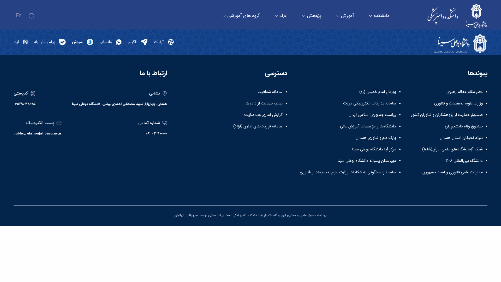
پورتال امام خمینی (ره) (377, 92)
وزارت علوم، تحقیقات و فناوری (458, 103)
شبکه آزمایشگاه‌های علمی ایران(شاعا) (452, 149)
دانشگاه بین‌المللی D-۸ (464, 161)
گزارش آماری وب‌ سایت (263, 115)
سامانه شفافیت (270, 92)
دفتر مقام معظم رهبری (464, 92)
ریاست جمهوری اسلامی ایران (372, 115)
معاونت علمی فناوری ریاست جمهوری (452, 172)
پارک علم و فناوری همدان (376, 138)
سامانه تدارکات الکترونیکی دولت (369, 103)
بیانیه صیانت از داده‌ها (264, 103)
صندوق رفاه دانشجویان (464, 126)
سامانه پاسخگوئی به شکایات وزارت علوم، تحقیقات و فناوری (348, 172)
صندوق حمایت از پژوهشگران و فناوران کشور (447, 115)
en (18, 16)
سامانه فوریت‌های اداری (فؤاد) (258, 126)
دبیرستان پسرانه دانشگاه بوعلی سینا (366, 161)
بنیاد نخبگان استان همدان (461, 138)
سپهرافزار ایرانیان (186, 215)
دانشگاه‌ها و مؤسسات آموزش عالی (368, 126)
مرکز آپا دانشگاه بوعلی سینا (374, 149)
